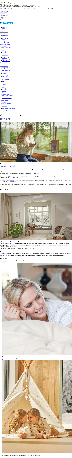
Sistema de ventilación (5, 102)
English (3, 81)
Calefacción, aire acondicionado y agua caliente (8, 107)
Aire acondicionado (4, 106)
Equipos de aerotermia (5, 100)
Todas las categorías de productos (6, 103)
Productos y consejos (5, 27)
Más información (4, 359)
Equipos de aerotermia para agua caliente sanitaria (8, 108)
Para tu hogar (4, 14)
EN (2, 18)
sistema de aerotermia (11, 243)
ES (0, 19)
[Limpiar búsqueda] (1, 33)
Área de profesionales (5, 15)
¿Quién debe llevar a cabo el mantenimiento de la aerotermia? (10, 165)
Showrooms (3, 29)
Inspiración (3, 28)
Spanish (3, 80)
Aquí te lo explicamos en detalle (11, 181)
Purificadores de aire (4, 109)
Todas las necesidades (5, 110)
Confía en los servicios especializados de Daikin (8, 166)
